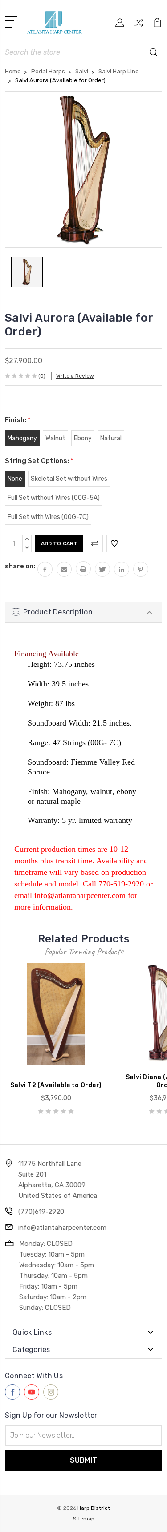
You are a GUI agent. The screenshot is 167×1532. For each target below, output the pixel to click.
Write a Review (75, 376)
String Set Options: (39, 461)
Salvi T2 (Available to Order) (56, 1085)
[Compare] (138, 25)
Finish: (18, 420)
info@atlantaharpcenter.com (62, 1228)
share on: (20, 566)
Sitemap (83, 1519)
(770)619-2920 (41, 1212)
